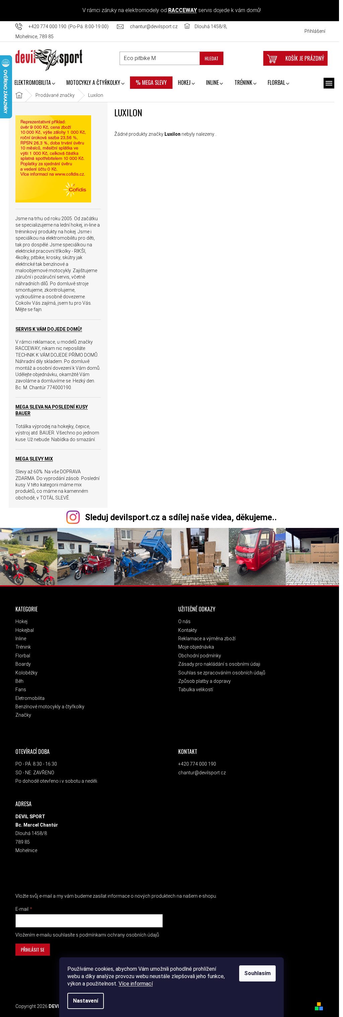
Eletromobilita (28, 697)
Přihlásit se (31, 948)
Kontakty (185, 629)
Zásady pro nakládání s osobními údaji (217, 663)
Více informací (134, 983)
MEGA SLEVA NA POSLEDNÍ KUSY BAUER (49, 410)
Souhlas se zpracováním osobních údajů (219, 672)
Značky (21, 714)
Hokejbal (22, 629)
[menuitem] (33, 83)
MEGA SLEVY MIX (32, 459)
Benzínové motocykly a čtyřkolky (47, 706)
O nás (182, 620)
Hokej (19, 620)
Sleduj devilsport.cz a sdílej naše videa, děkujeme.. (179, 517)
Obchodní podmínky (197, 655)
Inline (18, 638)
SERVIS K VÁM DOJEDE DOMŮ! (46, 329)
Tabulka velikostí (193, 689)
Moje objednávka (194, 646)
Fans (18, 689)
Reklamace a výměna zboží (204, 638)
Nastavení (83, 1001)
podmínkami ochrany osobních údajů (117, 934)
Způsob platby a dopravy (202, 680)
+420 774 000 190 (195, 763)
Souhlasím (255, 973)
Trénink (21, 646)
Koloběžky (24, 672)
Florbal (20, 655)
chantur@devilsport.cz (200, 772)
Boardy (21, 663)
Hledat (209, 58)
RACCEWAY (180, 10)
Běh (17, 680)
